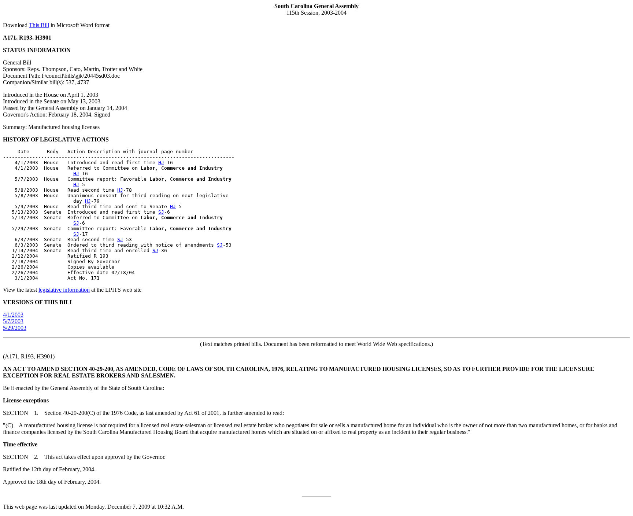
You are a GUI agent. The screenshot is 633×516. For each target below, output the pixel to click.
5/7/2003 (13, 321)
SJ (161, 212)
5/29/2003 (14, 328)
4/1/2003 (13, 315)
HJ (161, 162)
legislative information (64, 290)
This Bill (39, 25)
